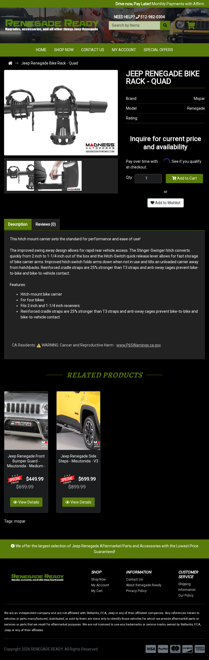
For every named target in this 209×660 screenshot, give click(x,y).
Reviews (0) (46, 224)
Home (41, 50)
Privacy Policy (136, 591)
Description (17, 224)
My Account (124, 50)
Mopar (199, 98)
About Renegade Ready (143, 585)
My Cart (97, 591)
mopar (20, 521)
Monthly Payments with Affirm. (160, 4)
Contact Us (92, 50)
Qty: (129, 177)
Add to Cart (186, 178)
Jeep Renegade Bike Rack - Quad (49, 63)
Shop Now (63, 50)
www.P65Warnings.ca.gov (138, 345)
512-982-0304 (152, 17)
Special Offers (158, 50)
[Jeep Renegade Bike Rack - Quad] (61, 112)
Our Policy (185, 595)
